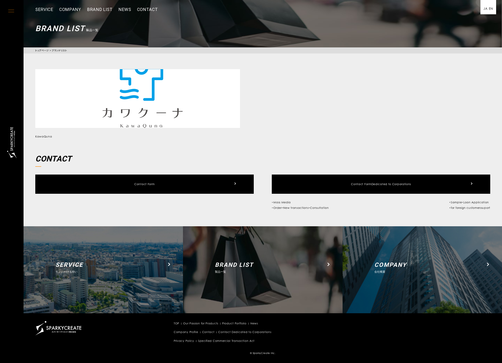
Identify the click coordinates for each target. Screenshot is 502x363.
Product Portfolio (234, 323)
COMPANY (70, 9)
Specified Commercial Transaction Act (226, 340)
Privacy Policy (184, 340)
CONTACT (147, 9)
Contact (208, 332)
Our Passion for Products (200, 323)
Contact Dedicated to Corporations (244, 332)
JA (485, 9)
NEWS (124, 9)
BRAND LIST (100, 9)
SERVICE (44, 9)
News (254, 323)
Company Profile (186, 332)
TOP (176, 323)
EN (491, 9)
